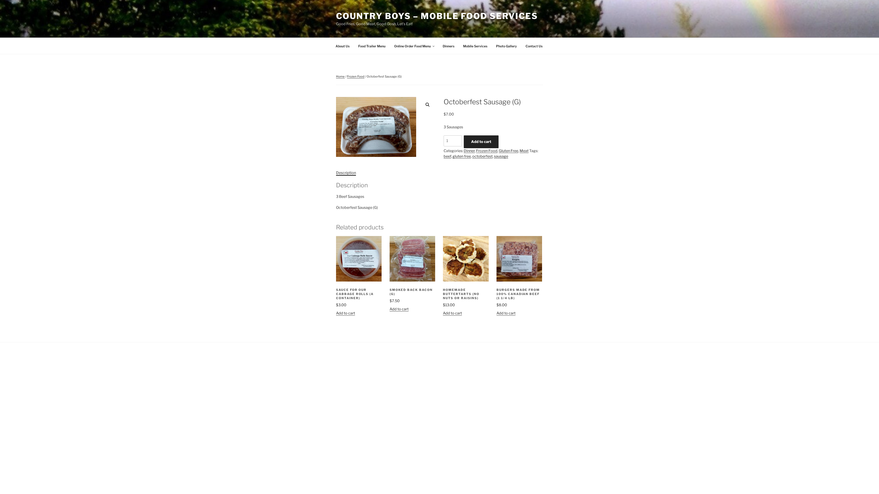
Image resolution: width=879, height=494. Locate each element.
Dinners (448, 46)
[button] (427, 105)
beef (447, 156)
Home (340, 76)
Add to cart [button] (345, 313)
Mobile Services (475, 46)
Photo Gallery (506, 46)
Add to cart (481, 142)
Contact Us (534, 46)
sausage (501, 156)
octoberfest (482, 156)
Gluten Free (508, 151)
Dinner (469, 151)
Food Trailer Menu (371, 46)
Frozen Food (355, 76)
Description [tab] (346, 173)
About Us (343, 46)
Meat (524, 151)
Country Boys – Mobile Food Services (437, 16)
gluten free (462, 156)
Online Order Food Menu (412, 46)
